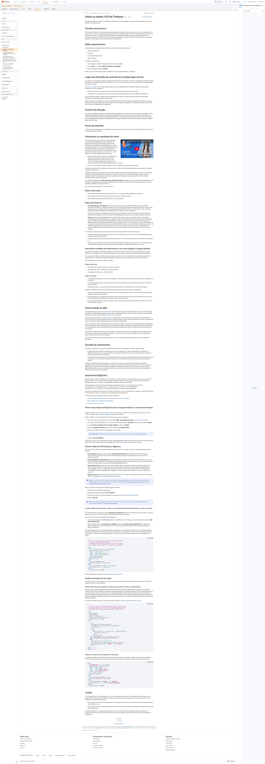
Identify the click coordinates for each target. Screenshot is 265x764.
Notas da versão (169, 745)
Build (15, 1)
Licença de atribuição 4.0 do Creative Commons (132, 726)
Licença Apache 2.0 (98, 727)
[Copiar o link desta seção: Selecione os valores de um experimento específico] (119, 655)
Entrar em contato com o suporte (173, 738)
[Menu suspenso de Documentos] (49, 1)
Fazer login (260, 1)
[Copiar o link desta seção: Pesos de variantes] (105, 126)
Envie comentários (147, 16)
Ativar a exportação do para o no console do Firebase (108, 398)
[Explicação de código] (148, 538)
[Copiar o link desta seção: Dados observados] (102, 191)
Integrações (97, 420)
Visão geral (4, 9)
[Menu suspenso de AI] (25, 9)
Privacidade (32, 761)
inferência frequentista (105, 311)
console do (141, 420)
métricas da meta (121, 474)
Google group (169, 743)
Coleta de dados (142, 434)
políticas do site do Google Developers (125, 727)
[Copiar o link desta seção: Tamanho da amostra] (107, 28)
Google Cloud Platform (60, 755)
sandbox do (109, 412)
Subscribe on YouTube (97, 745)
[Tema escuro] (150, 538)
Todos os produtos (71, 755)
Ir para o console (252, 1)
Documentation (7, 6)
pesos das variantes (121, 82)
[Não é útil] (152, 13)
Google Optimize (106, 317)
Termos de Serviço (24, 761)
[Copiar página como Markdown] (129, 17)
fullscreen (261, 5)
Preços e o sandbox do (103, 414)
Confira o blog (96, 738)
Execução (23, 1)
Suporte (65, 1)
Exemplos (54, 9)
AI (22, 9)
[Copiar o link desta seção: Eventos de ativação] (106, 110)
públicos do (94, 87)
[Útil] (150, 13)
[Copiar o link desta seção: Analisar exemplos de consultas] (112, 578)
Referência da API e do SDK (26, 741)
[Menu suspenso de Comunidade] (60, 1)
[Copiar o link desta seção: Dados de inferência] (103, 203)
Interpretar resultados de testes (133, 600)
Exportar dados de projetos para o (130, 442)
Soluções (32, 1)
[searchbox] (9, 13)
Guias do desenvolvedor (25, 738)
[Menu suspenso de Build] (18, 1)
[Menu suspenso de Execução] (27, 1)
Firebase (87, 13)
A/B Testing (17, 6)
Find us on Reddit (96, 741)
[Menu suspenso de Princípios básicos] (19, 9)
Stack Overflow (169, 741)
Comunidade (56, 1)
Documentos (45, 1)
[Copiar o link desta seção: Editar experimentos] (106, 44)
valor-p (113, 315)
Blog (245, 1)
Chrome (44, 755)
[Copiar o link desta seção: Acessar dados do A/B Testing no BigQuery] (122, 446)
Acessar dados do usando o (100, 401)
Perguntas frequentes (170, 749)
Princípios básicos (13, 9)
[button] (8, 24)
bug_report (259, 5)
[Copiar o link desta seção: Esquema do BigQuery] (108, 375)
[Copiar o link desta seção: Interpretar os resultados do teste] (120, 137)
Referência (46, 9)
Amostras (22, 743)
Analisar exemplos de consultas (96, 403)
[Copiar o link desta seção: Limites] (93, 693)
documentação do (111, 503)
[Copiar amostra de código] (152, 538)
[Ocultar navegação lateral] (16, 761)
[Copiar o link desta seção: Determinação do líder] (108, 308)
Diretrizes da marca (170, 747)
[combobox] (221, 1)
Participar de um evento (98, 747)
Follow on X (95, 743)
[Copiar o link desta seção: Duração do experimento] (111, 345)
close (264, 5)
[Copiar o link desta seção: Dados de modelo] (97, 276)
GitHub (21, 747)
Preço (38, 1)
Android (37, 755)
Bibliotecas (22, 745)
